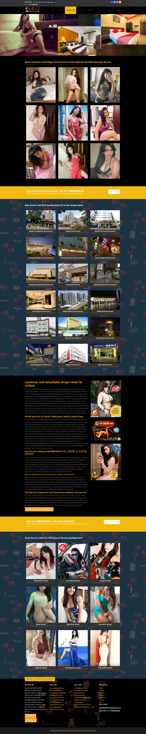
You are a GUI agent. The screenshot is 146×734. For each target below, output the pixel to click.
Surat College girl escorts (57, 700)
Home (53, 10)
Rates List (90, 10)
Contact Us (100, 10)
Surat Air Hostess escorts (57, 704)
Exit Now (31, 716)
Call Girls (110, 10)
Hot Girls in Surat (79, 702)
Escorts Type (70, 10)
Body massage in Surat (80, 688)
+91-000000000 (33, 4)
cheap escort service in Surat (82, 704)
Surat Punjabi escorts (56, 707)
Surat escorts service (70, 730)
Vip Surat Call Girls (79, 695)
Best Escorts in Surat (55, 702)
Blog (118, 10)
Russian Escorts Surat (56, 690)
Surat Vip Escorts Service (81, 690)
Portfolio (81, 10)
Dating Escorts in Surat (56, 695)
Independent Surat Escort (57, 688)
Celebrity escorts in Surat (57, 709)
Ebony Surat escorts (80, 693)
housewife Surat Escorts (56, 697)
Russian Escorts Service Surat (58, 693)
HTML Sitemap (81, 730)
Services (60, 10)
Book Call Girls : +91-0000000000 (39, 509)
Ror (95, 730)
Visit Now (31, 720)
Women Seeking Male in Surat (82, 697)
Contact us (114, 191)
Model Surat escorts (80, 700)
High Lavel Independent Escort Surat (84, 707)
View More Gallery (112, 522)
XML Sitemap (89, 730)
